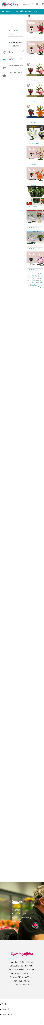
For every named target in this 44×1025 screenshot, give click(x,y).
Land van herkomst (18, 72)
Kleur (11, 52)
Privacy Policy (7, 1009)
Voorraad (9, 11)
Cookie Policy (7, 1014)
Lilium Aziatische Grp (29, 11)
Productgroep (15, 42)
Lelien (17, 11)
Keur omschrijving (17, 65)
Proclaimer (6, 1004)
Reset (15, 30)
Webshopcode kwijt (22, 917)
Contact (16, 909)
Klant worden (19, 913)
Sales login (18, 921)
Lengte (12, 59)
